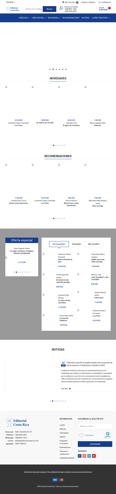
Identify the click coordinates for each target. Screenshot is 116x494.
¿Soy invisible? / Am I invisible (99, 278)
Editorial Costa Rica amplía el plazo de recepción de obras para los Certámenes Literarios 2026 (90, 363)
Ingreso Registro (88, 2)
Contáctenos (106, 2)
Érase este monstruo (18, 203)
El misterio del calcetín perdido (63, 281)
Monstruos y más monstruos (71, 204)
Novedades (53, 18)
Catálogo (23, 18)
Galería (62, 437)
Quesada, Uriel (71, 123)
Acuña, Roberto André (100, 294)
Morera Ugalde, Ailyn (97, 123)
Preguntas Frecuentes (64, 442)
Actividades (64, 433)
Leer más (64, 389)
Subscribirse (95, 444)
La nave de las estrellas (64, 301)
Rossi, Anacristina (66, 316)
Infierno (97, 125)
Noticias (63, 429)
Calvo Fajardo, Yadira (22, 248)
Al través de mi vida (44, 123)
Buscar (49, 9)
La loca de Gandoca (64, 319)
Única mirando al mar (65, 260)
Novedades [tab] (76, 244)
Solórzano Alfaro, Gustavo (98, 255)
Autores (85, 18)
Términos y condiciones (64, 452)
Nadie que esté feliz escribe (98, 260)
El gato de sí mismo (71, 125)
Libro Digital (38, 18)
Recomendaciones (70, 18)
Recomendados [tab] (59, 244)
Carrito (101, 7)
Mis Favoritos (71, 2)
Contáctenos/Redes (67, 458)
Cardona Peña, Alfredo (63, 296)
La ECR (62, 425)
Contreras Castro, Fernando (18, 123)
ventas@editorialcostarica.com (27, 441)
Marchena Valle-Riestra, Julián (98, 202)
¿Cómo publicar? (100, 18)
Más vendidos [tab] (94, 244)
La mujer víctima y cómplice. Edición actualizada (22, 252)
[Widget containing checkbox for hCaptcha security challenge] (95, 435)
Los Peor (19, 125)
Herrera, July (96, 275)
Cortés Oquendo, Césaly (62, 276)
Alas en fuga (97, 206)
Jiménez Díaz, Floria (18, 201)
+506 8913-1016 (70, 9)
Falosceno (98, 298)
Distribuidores (65, 447)
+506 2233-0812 (70, 11)
